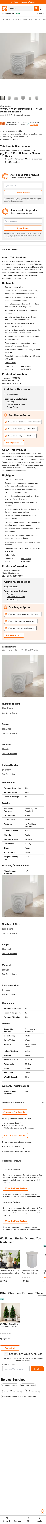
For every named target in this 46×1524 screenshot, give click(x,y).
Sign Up (37, 1369)
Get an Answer (23, 193)
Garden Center (11, 19)
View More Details (10, 139)
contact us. (36, 1197)
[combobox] (20, 8)
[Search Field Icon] (36, 8)
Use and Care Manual (16, 404)
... (1, 20)
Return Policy (10, 362)
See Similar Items (9, 713)
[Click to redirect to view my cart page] (41, 8)
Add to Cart (10, 1348)
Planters (23, 19)
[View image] (2, 98)
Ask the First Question (16, 1112)
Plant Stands (34, 19)
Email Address (8, 1364)
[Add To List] (36, 109)
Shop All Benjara (11, 394)
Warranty (10, 401)
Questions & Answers (22, 115)
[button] (23, 249)
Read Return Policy (13, 162)
